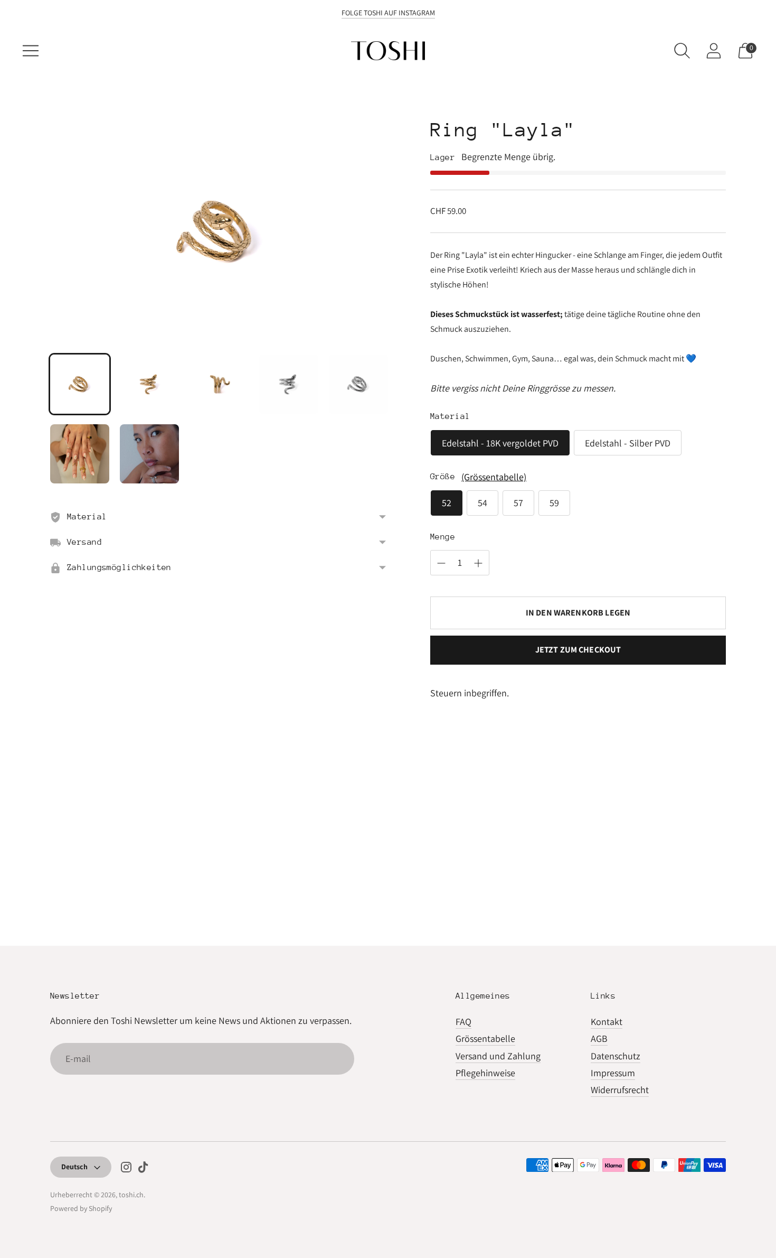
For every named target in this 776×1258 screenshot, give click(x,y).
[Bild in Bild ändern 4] (288, 384)
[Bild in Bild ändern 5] (358, 384)
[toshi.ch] (388, 50)
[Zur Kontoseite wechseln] (713, 51)
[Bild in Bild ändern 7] (149, 453)
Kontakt (606, 1021)
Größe (442, 476)
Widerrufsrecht (620, 1090)
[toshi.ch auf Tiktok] (143, 1169)
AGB (599, 1038)
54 (482, 503)
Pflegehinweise (485, 1073)
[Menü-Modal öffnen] (30, 51)
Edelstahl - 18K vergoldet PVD (500, 443)
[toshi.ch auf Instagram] (126, 1169)
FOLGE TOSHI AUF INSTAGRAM (388, 12)
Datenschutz (615, 1056)
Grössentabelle (485, 1038)
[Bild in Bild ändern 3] (219, 384)
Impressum (613, 1073)
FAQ (463, 1021)
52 (446, 503)
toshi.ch (131, 1194)
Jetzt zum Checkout (578, 649)
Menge (442, 537)
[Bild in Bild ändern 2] (149, 384)
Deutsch (74, 1166)
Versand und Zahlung (498, 1056)
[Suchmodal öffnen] (682, 51)
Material (450, 416)
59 (554, 503)
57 (518, 503)
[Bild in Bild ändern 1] (79, 384)
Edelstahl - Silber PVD (627, 443)
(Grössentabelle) (493, 477)
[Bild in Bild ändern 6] (79, 453)
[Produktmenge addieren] (478, 563)
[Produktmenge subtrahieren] (441, 563)
